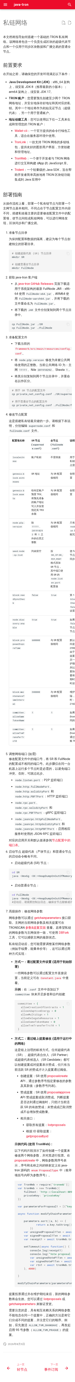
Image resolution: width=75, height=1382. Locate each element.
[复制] (68, 253)
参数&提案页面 (35, 927)
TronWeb (21, 158)
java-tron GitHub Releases (35, 284)
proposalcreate (57, 1076)
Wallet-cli (21, 131)
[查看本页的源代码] (63, 22)
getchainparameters (47, 918)
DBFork (64, 932)
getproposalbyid (37, 1136)
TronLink (20, 142)
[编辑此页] (69, 22)
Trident (19, 170)
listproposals (57, 1125)
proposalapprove (58, 1092)
